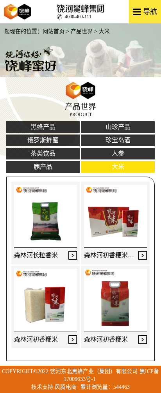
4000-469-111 (78, 16)
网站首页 (53, 31)
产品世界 (82, 31)
